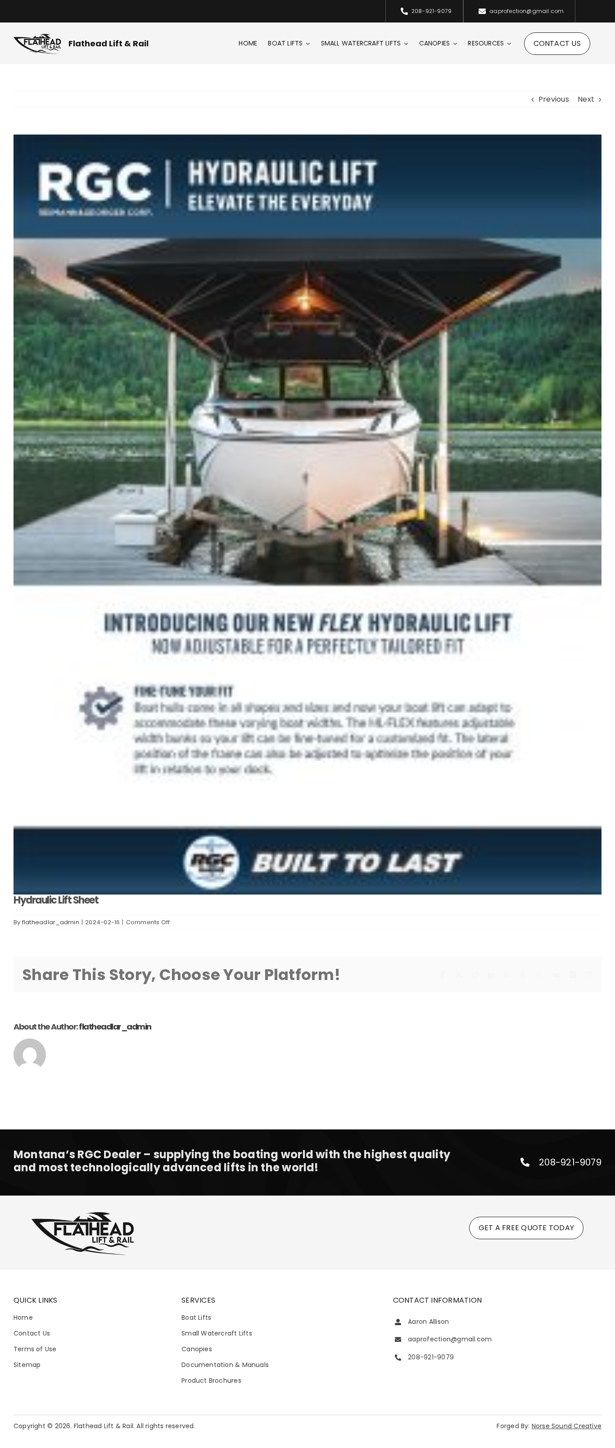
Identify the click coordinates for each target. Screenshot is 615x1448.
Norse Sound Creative (566, 1425)
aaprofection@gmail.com (450, 1339)
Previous (553, 99)
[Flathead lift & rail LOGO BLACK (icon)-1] (83, 1213)
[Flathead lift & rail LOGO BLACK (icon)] (37, 36)
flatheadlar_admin (50, 922)
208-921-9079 (570, 1162)
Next (586, 99)
